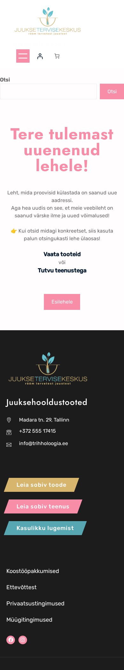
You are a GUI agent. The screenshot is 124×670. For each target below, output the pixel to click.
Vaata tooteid (62, 254)
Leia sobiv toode (41, 484)
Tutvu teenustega (62, 270)
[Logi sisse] (40, 56)
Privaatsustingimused (35, 603)
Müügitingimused (29, 619)
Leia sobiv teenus (43, 506)
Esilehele (62, 302)
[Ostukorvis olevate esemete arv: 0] (57, 56)
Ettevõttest (21, 587)
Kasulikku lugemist (45, 528)
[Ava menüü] (23, 56)
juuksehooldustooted (39, 44)
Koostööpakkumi (28, 571)
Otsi (5, 80)
